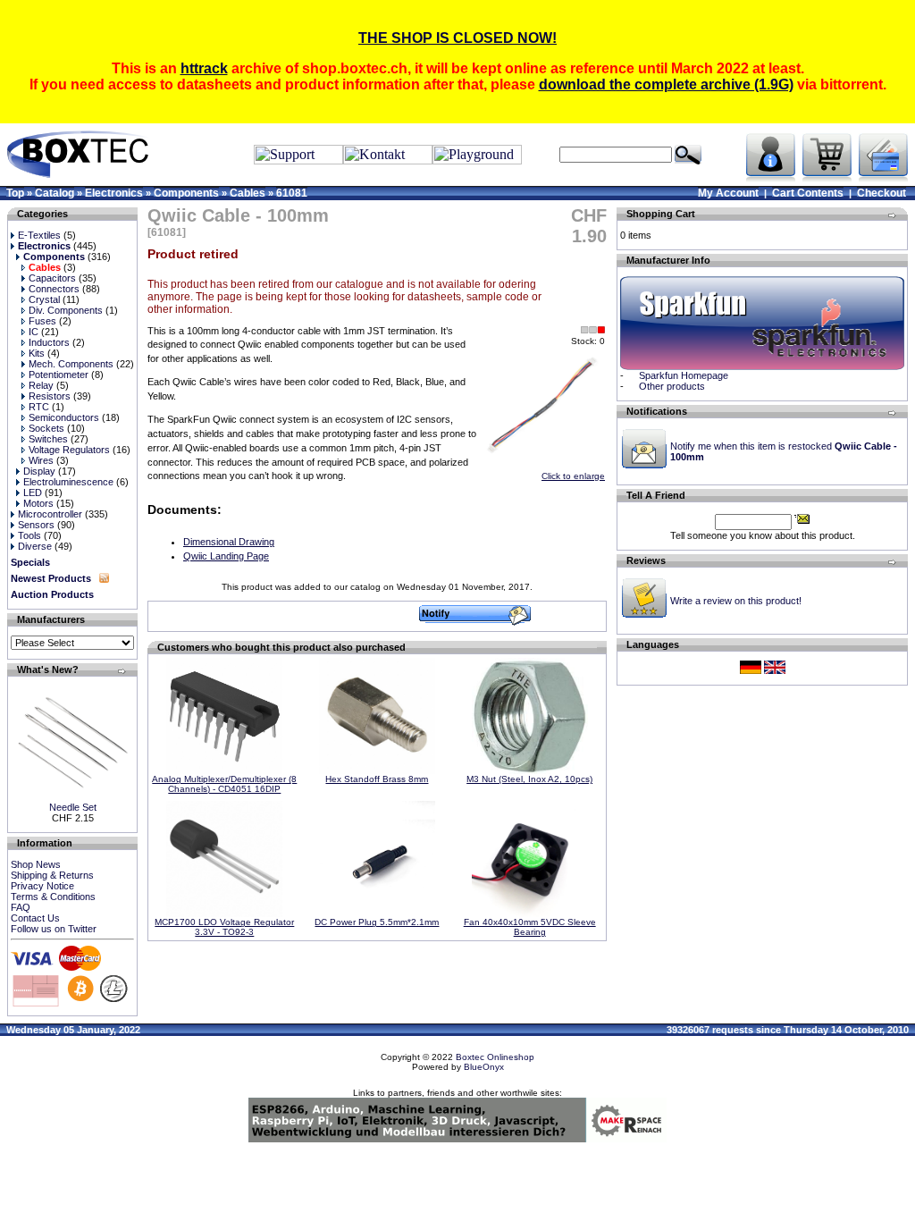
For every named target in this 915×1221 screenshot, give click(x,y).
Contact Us (35, 918)
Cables (247, 193)
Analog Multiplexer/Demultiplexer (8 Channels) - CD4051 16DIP (224, 784)
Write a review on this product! (736, 600)
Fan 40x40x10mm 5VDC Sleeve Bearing (530, 927)
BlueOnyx (484, 1067)
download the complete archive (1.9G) (666, 84)
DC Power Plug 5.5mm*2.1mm (377, 922)
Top (15, 193)
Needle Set (73, 807)
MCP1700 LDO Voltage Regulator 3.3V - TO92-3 (224, 927)
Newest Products (51, 578)
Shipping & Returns (52, 875)
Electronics (114, 193)
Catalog (54, 193)
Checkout (881, 193)
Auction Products (52, 594)
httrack (204, 68)
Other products (672, 386)
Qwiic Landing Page (226, 556)
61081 (291, 193)
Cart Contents (808, 193)
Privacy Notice (42, 885)
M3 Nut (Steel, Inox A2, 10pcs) (529, 779)
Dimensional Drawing (228, 541)
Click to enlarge (573, 476)
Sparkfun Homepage (683, 375)
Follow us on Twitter (54, 928)
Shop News (36, 864)
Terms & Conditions (53, 896)
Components (186, 193)
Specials (30, 562)
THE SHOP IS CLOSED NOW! (457, 38)
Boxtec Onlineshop (495, 1057)
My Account (728, 193)
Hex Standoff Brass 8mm (376, 779)
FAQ (20, 907)
